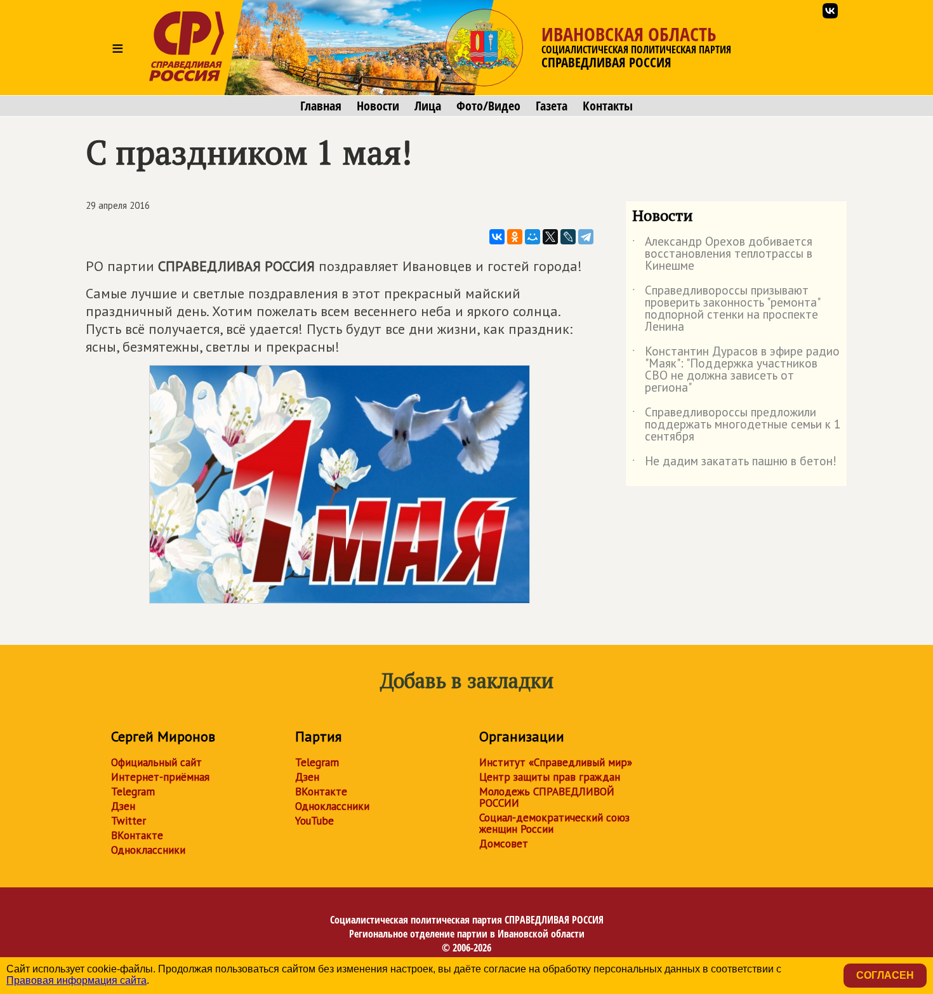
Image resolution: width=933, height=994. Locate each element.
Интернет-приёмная (160, 777)
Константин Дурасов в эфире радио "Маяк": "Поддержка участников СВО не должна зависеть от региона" (736, 370)
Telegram (133, 791)
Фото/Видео (488, 106)
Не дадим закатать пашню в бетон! (734, 463)
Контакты (608, 106)
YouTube (314, 820)
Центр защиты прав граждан (549, 777)
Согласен (885, 975)
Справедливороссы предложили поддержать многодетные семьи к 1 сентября (736, 425)
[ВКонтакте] (497, 236)
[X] (550, 236)
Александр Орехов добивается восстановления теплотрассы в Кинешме (722, 254)
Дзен (123, 806)
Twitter (128, 820)
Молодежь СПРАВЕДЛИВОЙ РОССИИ (546, 797)
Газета (551, 106)
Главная (320, 106)
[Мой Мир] (532, 236)
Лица (427, 106)
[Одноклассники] (514, 236)
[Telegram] (585, 236)
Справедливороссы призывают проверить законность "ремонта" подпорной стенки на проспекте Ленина (725, 309)
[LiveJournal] (568, 236)
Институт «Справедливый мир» (555, 762)
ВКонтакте (137, 835)
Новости (378, 106)
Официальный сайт (156, 762)
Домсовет (503, 843)
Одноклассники (148, 850)
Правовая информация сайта (76, 980)
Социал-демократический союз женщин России (554, 823)
